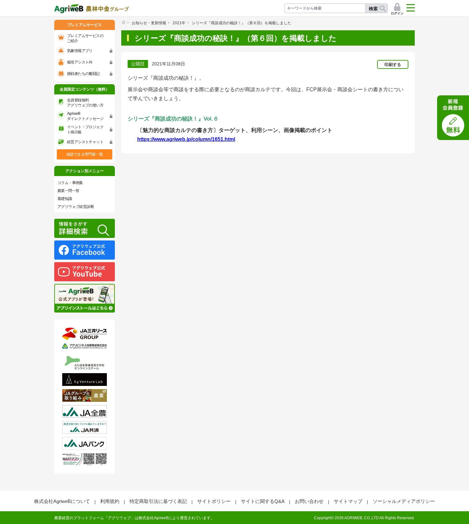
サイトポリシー (214, 501)
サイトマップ (348, 501)
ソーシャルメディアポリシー (404, 501)
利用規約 (109, 501)
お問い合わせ (309, 501)
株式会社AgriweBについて (62, 501)
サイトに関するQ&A (263, 501)
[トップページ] (123, 22)
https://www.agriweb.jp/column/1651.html (186, 139)
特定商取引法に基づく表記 (158, 501)
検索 (373, 8)
